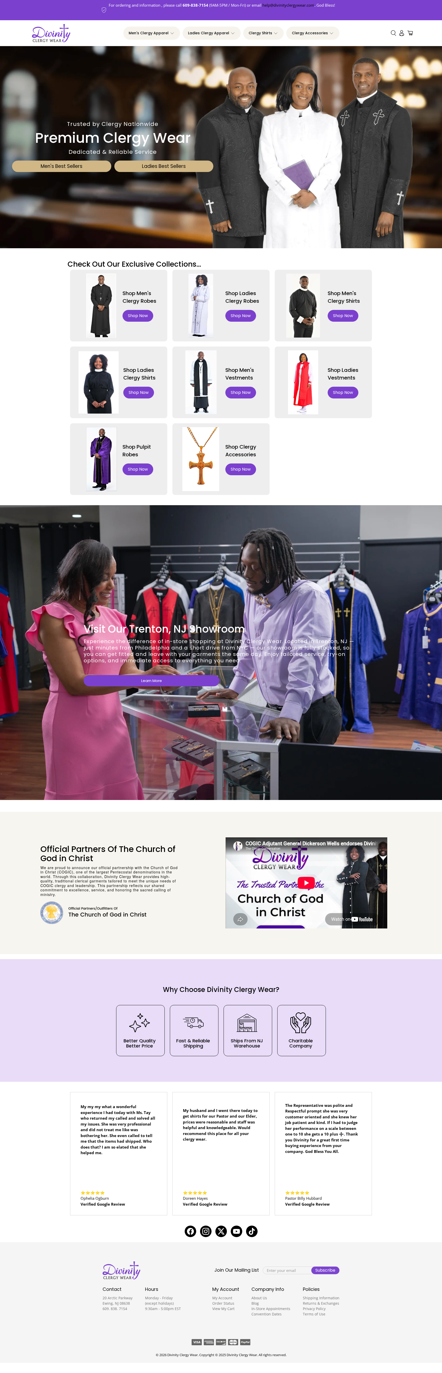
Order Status (223, 1303)
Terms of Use (314, 1314)
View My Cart (223, 1308)
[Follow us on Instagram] (206, 1231)
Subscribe (325, 1270)
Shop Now (138, 316)
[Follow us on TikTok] (252, 1231)
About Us (259, 1297)
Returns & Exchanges (321, 1303)
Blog (255, 1303)
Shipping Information (321, 1297)
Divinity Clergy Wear (182, 1355)
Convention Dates (266, 1314)
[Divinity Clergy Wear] (51, 33)
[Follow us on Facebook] (190, 1231)
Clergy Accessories (310, 33)
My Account (222, 1297)
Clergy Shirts (260, 33)
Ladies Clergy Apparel (208, 33)
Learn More (151, 680)
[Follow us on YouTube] (236, 1231)
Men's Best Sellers (61, 166)
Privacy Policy (314, 1308)
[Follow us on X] (221, 1231)
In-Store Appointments (270, 1308)
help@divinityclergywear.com (288, 5)
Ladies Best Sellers (164, 166)
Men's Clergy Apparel (149, 33)
